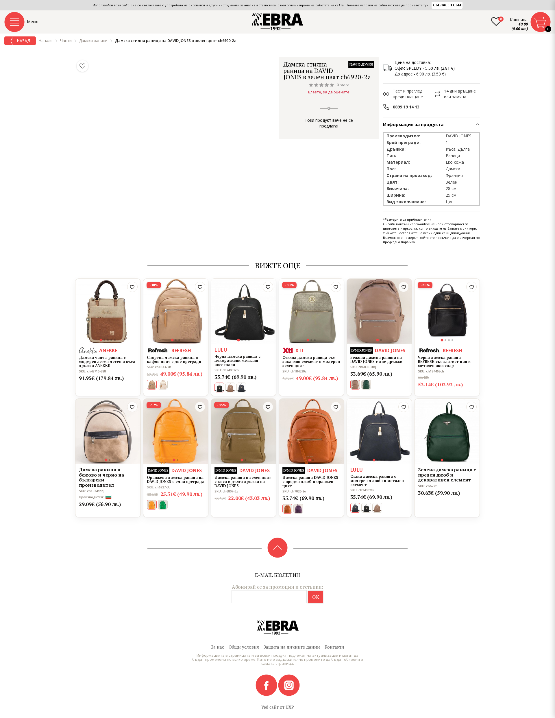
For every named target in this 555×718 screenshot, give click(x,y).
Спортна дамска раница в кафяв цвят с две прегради (174, 359)
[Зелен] (366, 385)
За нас (217, 647)
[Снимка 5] (115, 340)
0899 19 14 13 (406, 107)
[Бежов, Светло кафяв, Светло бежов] (163, 385)
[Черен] (366, 508)
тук (425, 5)
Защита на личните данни (292, 647)
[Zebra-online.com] (277, 22)
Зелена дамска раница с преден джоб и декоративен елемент (447, 475)
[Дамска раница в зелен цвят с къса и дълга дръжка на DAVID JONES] (243, 431)
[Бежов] (230, 387)
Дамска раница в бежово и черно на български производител (101, 477)
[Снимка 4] (111, 340)
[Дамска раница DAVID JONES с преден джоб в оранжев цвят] (311, 431)
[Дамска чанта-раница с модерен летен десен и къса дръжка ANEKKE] (107, 311)
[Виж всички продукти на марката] (361, 64)
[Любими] (82, 66)
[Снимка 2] (104, 340)
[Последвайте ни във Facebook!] (267, 684)
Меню (32, 21)
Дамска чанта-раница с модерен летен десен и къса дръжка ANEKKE (107, 361)
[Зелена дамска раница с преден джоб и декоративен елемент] (447, 431)
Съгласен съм (447, 5)
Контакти (334, 647)
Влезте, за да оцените (328, 92)
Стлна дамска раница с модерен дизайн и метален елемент (377, 480)
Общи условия (244, 647)
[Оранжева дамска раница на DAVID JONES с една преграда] (175, 431)
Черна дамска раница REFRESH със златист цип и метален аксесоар (444, 361)
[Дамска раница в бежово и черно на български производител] (107, 431)
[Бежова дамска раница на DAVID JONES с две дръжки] (379, 311)
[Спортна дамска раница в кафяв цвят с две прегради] (175, 311)
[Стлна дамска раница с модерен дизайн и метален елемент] (379, 431)
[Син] (241, 387)
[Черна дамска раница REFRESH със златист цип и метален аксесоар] (447, 311)
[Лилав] (298, 509)
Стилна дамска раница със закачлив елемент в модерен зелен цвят (311, 361)
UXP (290, 707)
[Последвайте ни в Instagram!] (289, 684)
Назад (23, 40)
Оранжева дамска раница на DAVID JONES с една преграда (175, 479)
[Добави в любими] (132, 287)
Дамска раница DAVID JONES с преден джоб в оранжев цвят (310, 481)
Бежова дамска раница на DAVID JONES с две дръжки (376, 359)
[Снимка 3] (108, 340)
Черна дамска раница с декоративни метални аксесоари (237, 360)
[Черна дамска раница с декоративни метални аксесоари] (243, 311)
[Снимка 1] (101, 340)
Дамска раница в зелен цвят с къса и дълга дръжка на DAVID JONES (242, 481)
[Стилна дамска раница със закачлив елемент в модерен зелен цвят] (311, 311)
